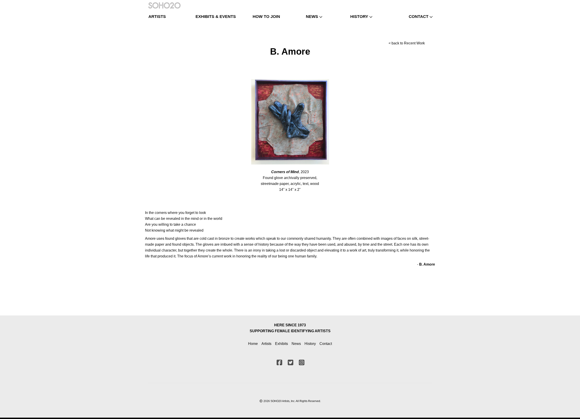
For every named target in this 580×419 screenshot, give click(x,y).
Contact (325, 344)
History (310, 344)
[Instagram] (427, 3)
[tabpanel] (290, 122)
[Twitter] (420, 3)
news (312, 16)
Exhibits (281, 344)
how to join (266, 16)
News (296, 344)
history (359, 16)
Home (253, 344)
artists (157, 16)
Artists (266, 344)
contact (418, 16)
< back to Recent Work (407, 43)
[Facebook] (413, 3)
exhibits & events (216, 16)
